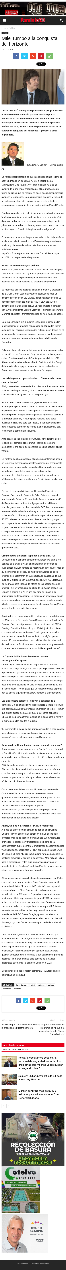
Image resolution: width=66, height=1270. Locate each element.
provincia (7, 988)
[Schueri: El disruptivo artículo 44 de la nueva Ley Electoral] (9, 1079)
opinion (41, 985)
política (51, 985)
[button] (61, 20)
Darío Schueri (21, 985)
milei (33, 985)
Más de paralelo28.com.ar (15, 1049)
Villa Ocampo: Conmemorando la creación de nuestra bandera (17, 1026)
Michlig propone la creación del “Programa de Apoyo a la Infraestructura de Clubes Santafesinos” (48, 1029)
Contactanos (22, 1263)
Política (5, 33)
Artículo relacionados (13, 1045)
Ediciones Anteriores (40, 1263)
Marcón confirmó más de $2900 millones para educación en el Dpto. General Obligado (39, 1094)
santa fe (17, 988)
